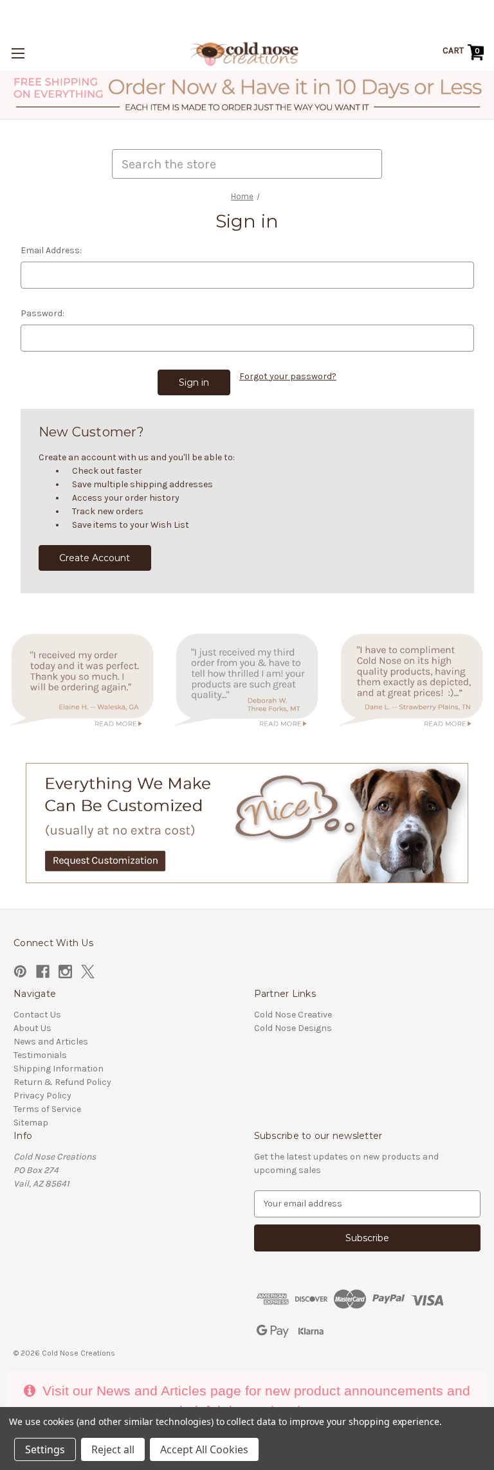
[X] (88, 971)
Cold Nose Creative (293, 1014)
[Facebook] (43, 971)
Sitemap (31, 1122)
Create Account (94, 558)
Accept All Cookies (204, 1449)
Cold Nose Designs (293, 1028)
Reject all (112, 1449)
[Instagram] (65, 971)
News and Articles (51, 1041)
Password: (42, 313)
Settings (45, 1449)
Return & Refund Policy (62, 1082)
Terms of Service (47, 1109)
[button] (247, 95)
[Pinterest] (20, 971)
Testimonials (40, 1055)
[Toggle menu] (17, 53)
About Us (32, 1028)
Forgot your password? (287, 376)
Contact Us (37, 1014)
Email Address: (51, 250)
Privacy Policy (42, 1095)
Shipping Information (59, 1068)
